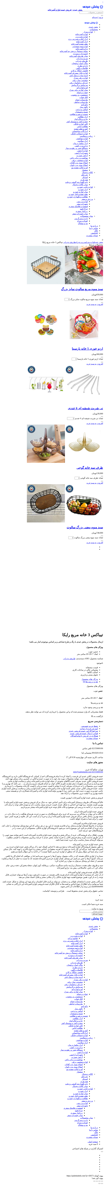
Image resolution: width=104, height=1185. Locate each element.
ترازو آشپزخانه (82, 49)
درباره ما (94, 226)
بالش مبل (84, 107)
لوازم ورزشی (82, 201)
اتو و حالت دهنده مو (79, 168)
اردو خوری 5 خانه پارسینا (87, 348)
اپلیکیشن (94, 233)
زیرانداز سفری (82, 211)
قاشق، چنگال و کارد (79, 71)
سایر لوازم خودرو (80, 192)
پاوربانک (84, 175)
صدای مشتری (92, 235)
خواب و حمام (82, 92)
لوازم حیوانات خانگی (79, 134)
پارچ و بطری (82, 66)
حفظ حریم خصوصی (89, 726)
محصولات (94, 29)
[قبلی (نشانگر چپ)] (102, 1183)
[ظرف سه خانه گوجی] (65, 462)
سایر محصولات (86, 216)
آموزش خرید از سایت (89, 729)
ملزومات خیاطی (81, 102)
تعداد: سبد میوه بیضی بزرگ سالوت (88, 537)
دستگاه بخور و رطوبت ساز (76, 148)
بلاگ (96, 231)
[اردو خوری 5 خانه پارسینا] (65, 343)
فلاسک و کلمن (82, 68)
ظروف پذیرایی (81, 61)
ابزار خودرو (83, 189)
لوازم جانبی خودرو (85, 187)
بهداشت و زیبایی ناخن (79, 158)
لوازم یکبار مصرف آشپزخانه (76, 73)
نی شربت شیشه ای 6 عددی (85, 408)
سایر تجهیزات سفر (80, 214)
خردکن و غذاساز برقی (78, 83)
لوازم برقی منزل (81, 78)
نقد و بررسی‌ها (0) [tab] (90, 682)
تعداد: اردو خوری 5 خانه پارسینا (90, 359)
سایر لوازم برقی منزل (78, 90)
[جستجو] (102, 15)
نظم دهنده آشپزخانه (79, 44)
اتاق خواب (83, 97)
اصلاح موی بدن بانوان (79, 165)
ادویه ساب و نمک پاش (78, 75)
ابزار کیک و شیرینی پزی (78, 39)
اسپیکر (85, 177)
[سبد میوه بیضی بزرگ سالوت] (65, 522)
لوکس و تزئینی (81, 109)
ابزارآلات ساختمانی (80, 131)
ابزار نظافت (83, 117)
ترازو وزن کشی (81, 146)
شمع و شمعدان (81, 112)
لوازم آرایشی (82, 151)
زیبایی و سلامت (86, 136)
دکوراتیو (84, 104)
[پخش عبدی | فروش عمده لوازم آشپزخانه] (91, 24)
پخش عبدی (93, 27)
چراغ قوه (84, 209)
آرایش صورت (82, 155)
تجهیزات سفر (82, 204)
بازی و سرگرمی (81, 218)
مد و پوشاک (83, 223)
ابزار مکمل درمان (80, 143)
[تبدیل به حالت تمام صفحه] (99, 1181)
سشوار (85, 170)
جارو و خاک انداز (81, 119)
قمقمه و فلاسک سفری (78, 206)
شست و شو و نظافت (79, 114)
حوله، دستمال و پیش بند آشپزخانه (74, 51)
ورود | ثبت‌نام (97, 17)
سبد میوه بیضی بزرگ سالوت (85, 527)
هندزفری (84, 180)
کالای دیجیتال (87, 172)
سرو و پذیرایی (82, 58)
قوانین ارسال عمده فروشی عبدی (84, 733)
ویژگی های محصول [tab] (90, 679)
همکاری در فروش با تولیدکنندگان (84, 736)
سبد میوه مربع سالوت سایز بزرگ (82, 289)
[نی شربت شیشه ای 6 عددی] (65, 403)
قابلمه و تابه (73, 938)
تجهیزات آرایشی (81, 153)
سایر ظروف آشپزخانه (78, 56)
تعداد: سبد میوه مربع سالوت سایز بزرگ (86, 299)
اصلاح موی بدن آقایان (79, 163)
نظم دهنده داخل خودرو (78, 194)
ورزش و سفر (87, 199)
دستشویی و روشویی (79, 95)
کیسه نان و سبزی (80, 54)
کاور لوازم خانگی (80, 124)
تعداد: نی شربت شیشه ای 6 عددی (89, 418)
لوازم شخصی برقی (80, 160)
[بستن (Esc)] (94, 1181)
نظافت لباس (82, 126)
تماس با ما (93, 228)
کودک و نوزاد (82, 221)
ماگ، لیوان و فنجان (80, 63)
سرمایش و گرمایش (79, 85)
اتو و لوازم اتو (82, 88)
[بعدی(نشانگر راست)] (99, 1183)
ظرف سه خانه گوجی (90, 467)
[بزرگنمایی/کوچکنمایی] (102, 1181)
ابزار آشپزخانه (82, 41)
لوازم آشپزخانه (81, 34)
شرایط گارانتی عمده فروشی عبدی (83, 731)
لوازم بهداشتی (82, 138)
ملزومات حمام (81, 100)
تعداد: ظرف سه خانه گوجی (91, 478)
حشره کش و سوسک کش (77, 121)
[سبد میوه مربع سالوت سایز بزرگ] (65, 283)
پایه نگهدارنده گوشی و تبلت (76, 182)
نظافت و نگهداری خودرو (77, 197)
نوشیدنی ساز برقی (80, 80)
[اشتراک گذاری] (97, 1181)
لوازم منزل (88, 32)
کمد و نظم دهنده (81, 129)
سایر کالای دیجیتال (80, 185)
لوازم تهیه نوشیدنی (80, 46)
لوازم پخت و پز (81, 37)
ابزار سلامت (82, 141)
